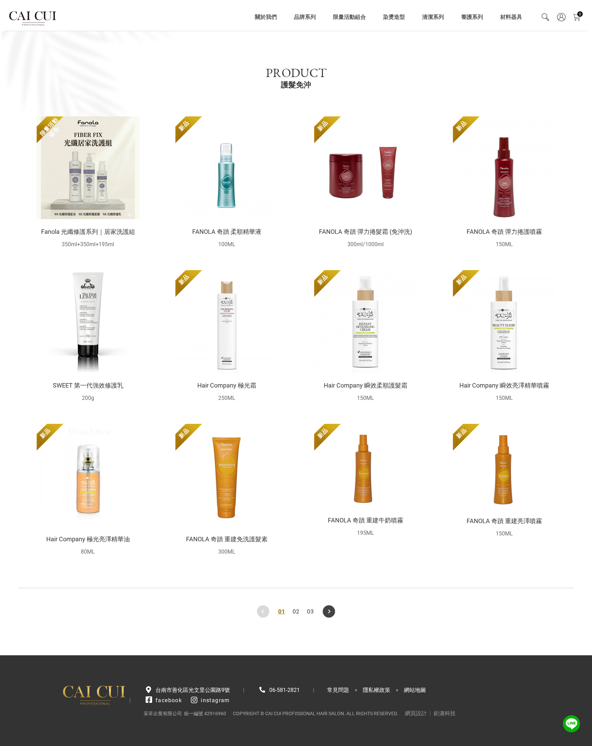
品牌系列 (305, 17)
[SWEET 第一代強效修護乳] (88, 321)
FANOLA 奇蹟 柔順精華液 (226, 231)
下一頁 (329, 611)
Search (545, 17)
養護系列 (472, 17)
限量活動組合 (349, 17)
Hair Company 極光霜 (226, 385)
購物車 (580, 14)
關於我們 (266, 17)
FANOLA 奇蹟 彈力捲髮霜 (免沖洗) (365, 231)
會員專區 (561, 17)
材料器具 (511, 17)
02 (296, 611)
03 (310, 611)
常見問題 (338, 690)
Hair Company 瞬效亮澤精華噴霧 (504, 385)
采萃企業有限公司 (33, 17)
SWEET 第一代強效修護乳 (88, 385)
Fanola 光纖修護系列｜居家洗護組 (88, 231)
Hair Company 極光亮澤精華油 (88, 539)
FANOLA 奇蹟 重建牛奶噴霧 (365, 520)
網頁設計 (416, 713)
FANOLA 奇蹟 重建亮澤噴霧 (504, 520)
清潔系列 (433, 17)
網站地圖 (415, 690)
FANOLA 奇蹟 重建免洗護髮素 (227, 539)
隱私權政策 (376, 690)
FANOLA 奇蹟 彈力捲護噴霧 (504, 231)
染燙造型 (394, 17)
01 (281, 611)
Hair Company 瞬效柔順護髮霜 (365, 385)
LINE (571, 723)
